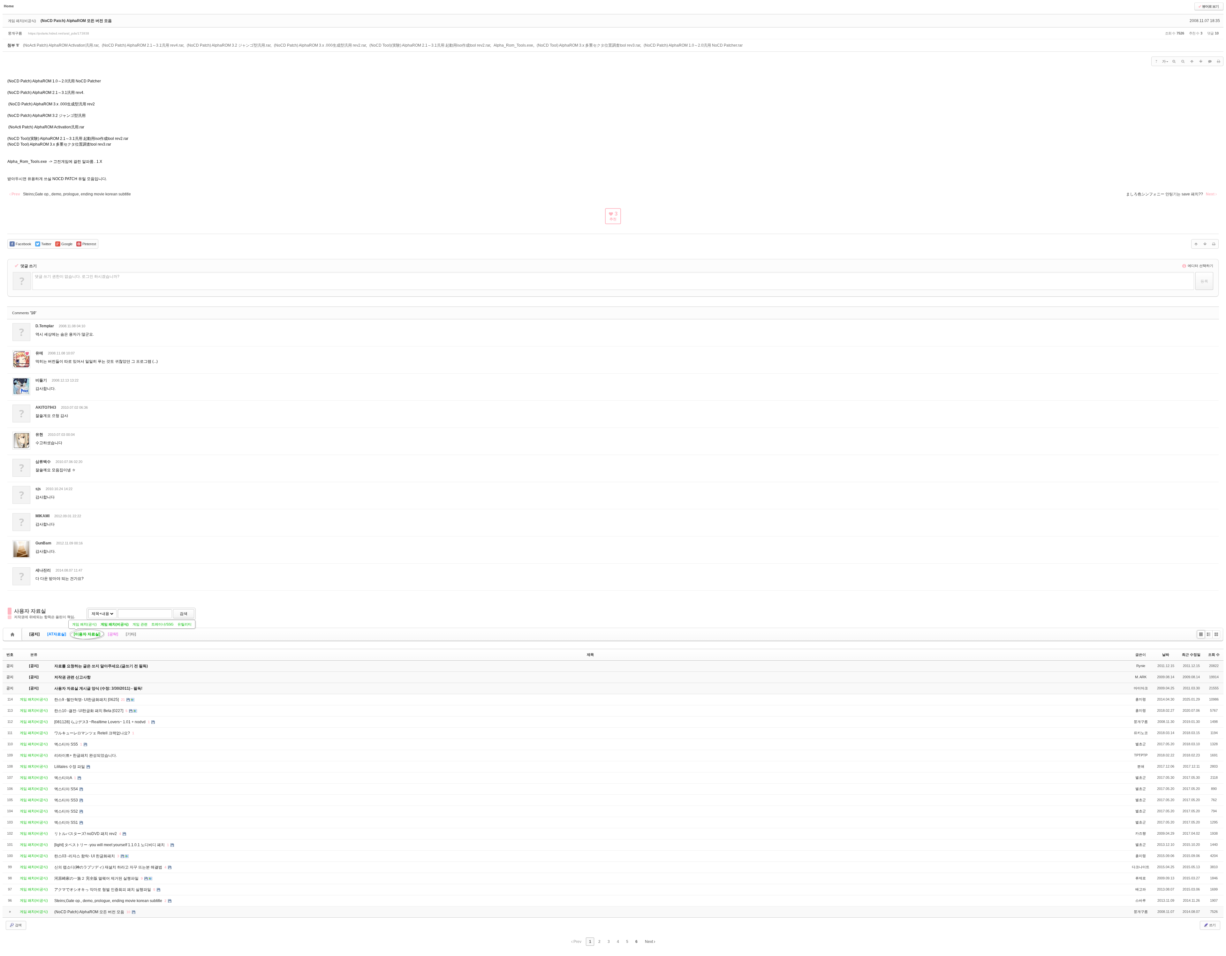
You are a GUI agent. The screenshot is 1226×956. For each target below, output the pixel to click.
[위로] (1191, 61)
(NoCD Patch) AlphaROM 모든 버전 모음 (76, 21)
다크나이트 (1140, 867)
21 (123, 700)
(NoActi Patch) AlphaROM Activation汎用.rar (60, 45)
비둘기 (41, 380)
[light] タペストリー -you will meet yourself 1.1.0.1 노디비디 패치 (110, 845)
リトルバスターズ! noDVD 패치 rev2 (86, 833)
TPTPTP (1140, 755)
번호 (9, 654)
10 (128, 912)
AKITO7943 (45, 407)
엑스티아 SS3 (66, 800)
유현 (39, 434)
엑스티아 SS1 (66, 822)
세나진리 (43, 570)
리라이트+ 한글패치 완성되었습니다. (85, 755)
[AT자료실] (56, 634)
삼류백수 (43, 461)
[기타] (131, 634)
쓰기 (1211, 925)
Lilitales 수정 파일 (70, 766)
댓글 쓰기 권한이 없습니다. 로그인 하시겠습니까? (77, 276)
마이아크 (1141, 688)
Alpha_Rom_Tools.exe (513, 45)
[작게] (1182, 61)
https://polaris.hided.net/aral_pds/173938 (58, 33)
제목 (590, 654)
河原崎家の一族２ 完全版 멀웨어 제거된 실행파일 (97, 878)
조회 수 (1214, 654)
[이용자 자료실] (87, 634)
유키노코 (1141, 733)
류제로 (1140, 878)
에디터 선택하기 (1200, 266)
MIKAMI (42, 516)
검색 (183, 613)
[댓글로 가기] (1209, 61)
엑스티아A (63, 778)
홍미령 (1140, 699)
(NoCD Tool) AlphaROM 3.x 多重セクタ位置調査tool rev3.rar (588, 45)
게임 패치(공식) (84, 624)
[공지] (34, 634)
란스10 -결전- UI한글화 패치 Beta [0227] (89, 711)
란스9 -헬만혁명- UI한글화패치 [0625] (87, 699)
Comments (24, 313)
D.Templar (44, 326)
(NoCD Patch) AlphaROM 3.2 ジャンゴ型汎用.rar (228, 45)
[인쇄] (1218, 61)
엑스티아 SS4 (66, 789)
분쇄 (1140, 766)
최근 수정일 (1191, 654)
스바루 (1140, 900)
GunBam (43, 543)
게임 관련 (140, 624)
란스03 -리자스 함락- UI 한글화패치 (85, 856)
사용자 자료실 (30, 611)
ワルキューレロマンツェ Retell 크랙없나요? (92, 733)
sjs (38, 489)
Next (649, 941)
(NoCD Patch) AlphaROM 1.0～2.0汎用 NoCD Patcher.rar (693, 45)
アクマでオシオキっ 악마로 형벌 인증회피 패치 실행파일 (103, 889)
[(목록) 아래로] (1200, 61)
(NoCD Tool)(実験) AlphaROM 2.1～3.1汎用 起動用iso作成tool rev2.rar (429, 45)
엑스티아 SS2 (66, 811)
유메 (39, 353)
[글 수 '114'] (13, 634)
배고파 (1140, 889)
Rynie (1140, 666)
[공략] (113, 634)
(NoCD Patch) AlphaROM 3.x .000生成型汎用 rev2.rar (320, 45)
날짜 (1165, 654)
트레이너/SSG (162, 624)
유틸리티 (185, 624)
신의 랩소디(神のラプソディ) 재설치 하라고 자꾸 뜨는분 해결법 (108, 867)
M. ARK (1141, 677)
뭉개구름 (15, 33)
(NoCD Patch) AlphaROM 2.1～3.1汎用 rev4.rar (142, 45)
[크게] (1173, 61)
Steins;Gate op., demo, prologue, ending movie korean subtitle (108, 901)
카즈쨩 (1140, 833)
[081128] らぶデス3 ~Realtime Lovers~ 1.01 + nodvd (100, 722)
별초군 (1140, 744)
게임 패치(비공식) (115, 624)
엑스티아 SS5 (66, 744)
